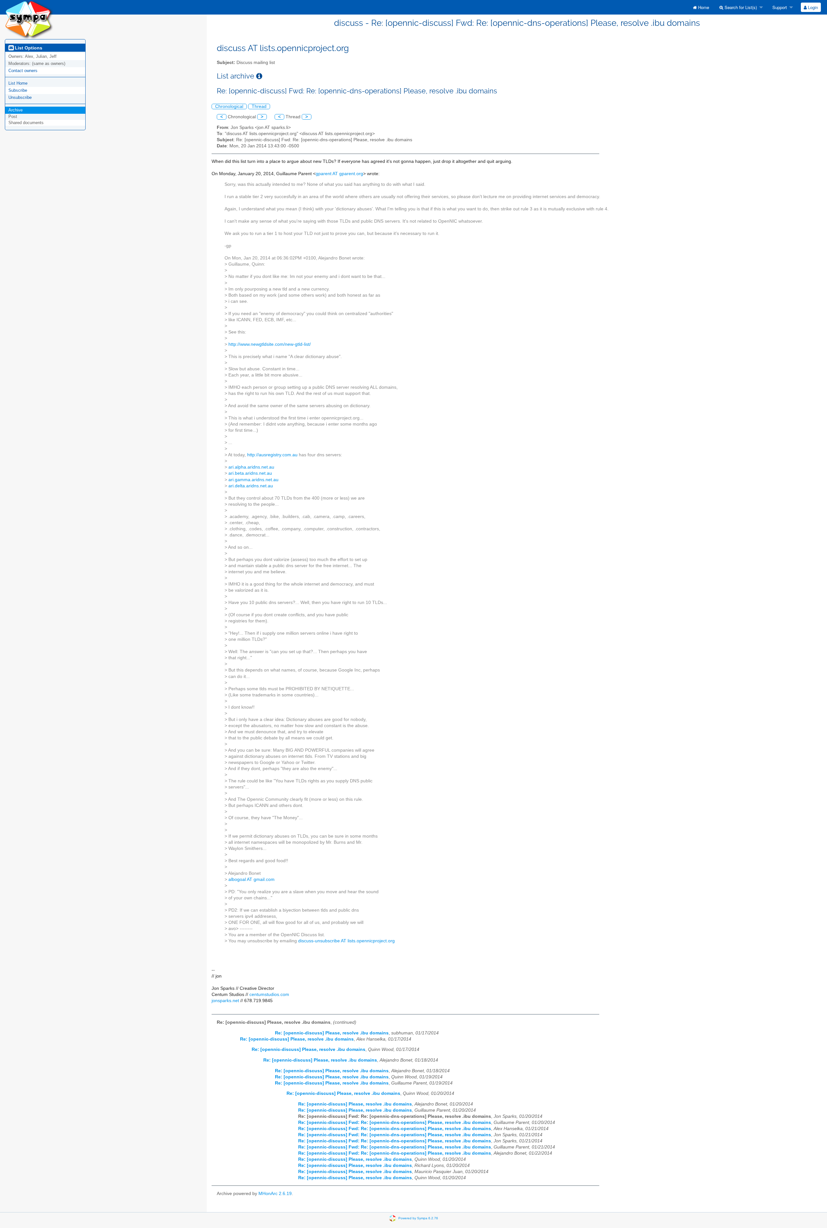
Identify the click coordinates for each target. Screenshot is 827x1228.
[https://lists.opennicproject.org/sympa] (29, 19)
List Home (17, 83)
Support (779, 7)
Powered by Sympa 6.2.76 (418, 1218)
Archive (15, 110)
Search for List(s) (740, 7)
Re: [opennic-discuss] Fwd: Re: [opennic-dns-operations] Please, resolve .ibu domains (394, 1122)
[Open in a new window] (259, 76)
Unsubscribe (20, 97)
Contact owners (22, 70)
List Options (28, 47)
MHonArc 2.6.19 (275, 1193)
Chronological (229, 106)
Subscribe (17, 90)
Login (812, 7)
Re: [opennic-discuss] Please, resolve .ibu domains (332, 1033)
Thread (259, 106)
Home (703, 7)
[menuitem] (701, 7)
